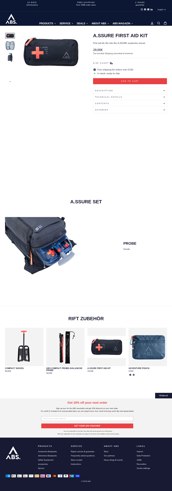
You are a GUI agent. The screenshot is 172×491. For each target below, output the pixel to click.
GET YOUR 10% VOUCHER (87, 426)
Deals (81, 23)
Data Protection (143, 455)
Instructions (76, 464)
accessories (43, 464)
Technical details (108, 97)
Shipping (109, 53)
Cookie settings (143, 468)
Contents (102, 103)
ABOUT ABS (99, 23)
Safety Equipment (45, 460)
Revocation (141, 464)
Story (106, 451)
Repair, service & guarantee (82, 451)
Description (104, 90)
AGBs (139, 460)
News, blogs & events (113, 460)
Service (65, 23)
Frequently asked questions (83, 455)
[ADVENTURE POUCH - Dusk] (130, 375)
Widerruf (163, 395)
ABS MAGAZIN (122, 23)
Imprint (140, 451)
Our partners (109, 455)
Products (46, 23)
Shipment (102, 110)
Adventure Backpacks (47, 455)
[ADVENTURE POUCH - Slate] (133, 375)
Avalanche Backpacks (47, 451)
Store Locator (76, 460)
